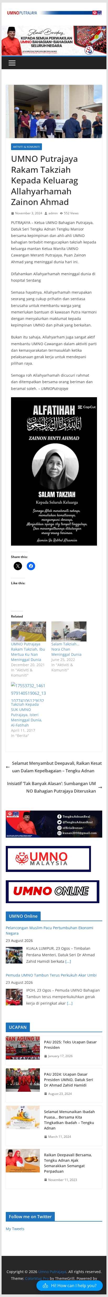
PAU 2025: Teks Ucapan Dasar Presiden (70, 1044)
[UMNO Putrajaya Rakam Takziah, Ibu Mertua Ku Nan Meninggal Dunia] (28, 631)
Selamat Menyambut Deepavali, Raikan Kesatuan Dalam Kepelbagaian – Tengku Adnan (57, 767)
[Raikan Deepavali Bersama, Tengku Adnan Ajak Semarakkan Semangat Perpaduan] (23, 1169)
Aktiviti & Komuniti (26, 147)
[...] (68, 961)
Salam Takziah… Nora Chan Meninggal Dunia (66, 649)
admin (53, 213)
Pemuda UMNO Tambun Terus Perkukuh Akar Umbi (51, 975)
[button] (69, 1285)
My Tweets (15, 1228)
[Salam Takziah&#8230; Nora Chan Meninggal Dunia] (69, 631)
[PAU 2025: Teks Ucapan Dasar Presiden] (23, 1050)
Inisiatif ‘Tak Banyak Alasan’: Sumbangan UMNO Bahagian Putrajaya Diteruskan (51, 787)
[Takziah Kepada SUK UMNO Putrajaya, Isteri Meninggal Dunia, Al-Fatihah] (28, 692)
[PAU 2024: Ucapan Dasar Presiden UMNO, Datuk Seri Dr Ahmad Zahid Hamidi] (23, 1085)
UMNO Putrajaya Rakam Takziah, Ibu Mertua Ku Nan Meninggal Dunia (28, 651)
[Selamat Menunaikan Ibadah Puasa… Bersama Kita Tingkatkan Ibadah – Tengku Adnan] (23, 1126)
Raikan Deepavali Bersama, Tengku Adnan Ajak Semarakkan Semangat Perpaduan (68, 1163)
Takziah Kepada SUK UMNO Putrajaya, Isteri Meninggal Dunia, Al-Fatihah (26, 715)
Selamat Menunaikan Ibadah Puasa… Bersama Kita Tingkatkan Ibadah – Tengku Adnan (69, 1120)
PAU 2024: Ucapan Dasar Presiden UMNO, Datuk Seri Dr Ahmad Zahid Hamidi (68, 1080)
